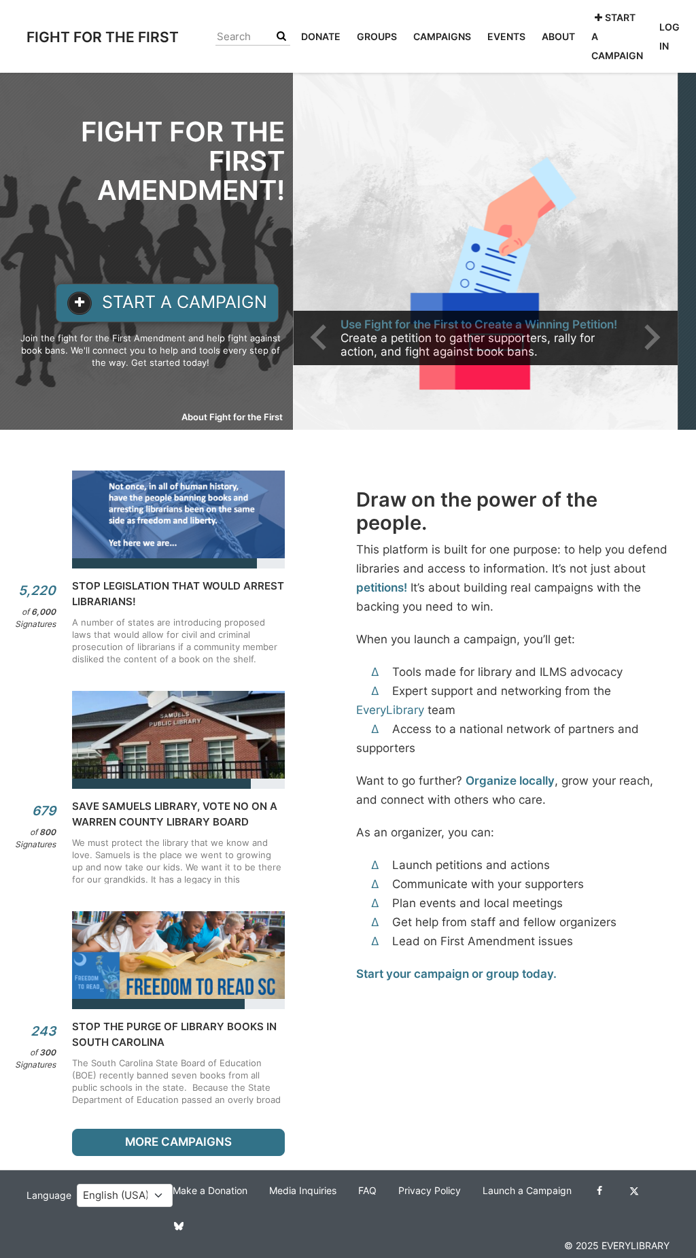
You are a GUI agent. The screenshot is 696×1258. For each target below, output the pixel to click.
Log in (669, 36)
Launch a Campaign (527, 1190)
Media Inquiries (302, 1190)
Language (49, 1195)
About (558, 36)
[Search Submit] (281, 36)
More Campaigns (178, 1142)
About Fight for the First (232, 416)
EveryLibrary (390, 710)
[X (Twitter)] (634, 1190)
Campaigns (442, 36)
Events (506, 36)
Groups (377, 36)
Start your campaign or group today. (456, 974)
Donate (321, 36)
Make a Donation (210, 1190)
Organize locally (510, 780)
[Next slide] (650, 337)
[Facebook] (599, 1190)
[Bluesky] (179, 1226)
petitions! (381, 587)
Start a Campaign (617, 36)
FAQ (367, 1190)
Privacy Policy (429, 1190)
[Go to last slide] (320, 337)
